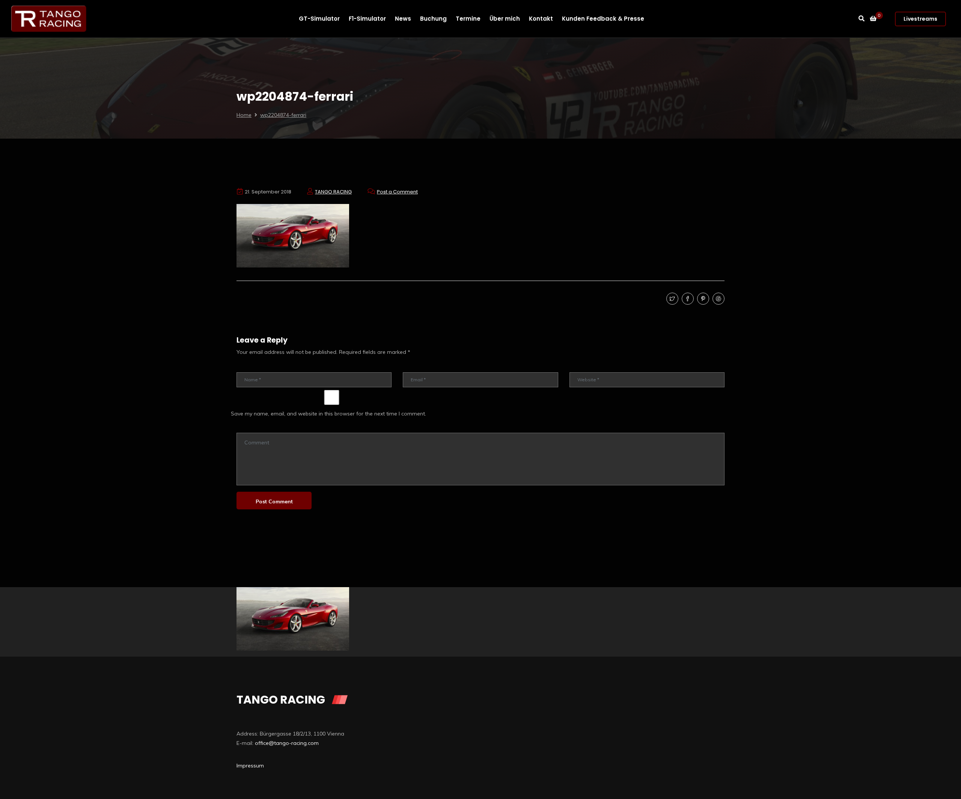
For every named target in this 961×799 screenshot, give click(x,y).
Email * (410, 367)
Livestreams (920, 19)
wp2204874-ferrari (283, 115)
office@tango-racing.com (287, 743)
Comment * (248, 427)
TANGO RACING (333, 191)
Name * (244, 367)
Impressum (250, 765)
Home (244, 115)
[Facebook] (687, 299)
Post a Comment (397, 191)
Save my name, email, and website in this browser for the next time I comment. (328, 413)
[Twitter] (671, 299)
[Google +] (718, 299)
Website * (580, 367)
